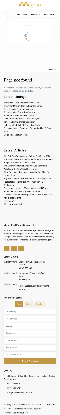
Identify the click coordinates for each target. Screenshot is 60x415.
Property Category (13, 340)
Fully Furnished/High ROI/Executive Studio (22, 125)
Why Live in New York (13, 204)
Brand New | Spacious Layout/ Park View (21, 103)
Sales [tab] (28, 304)
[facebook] (6, 248)
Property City (11, 312)
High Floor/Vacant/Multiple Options (19, 115)
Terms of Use (10, 413)
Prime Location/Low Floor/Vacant (18, 109)
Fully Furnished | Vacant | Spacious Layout (22, 119)
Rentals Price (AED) (13, 354)
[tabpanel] (30, 337)
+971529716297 (14, 384)
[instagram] (21, 248)
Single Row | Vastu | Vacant (15, 135)
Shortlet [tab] (39, 304)
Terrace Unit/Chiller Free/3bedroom (19, 122)
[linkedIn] (14, 248)
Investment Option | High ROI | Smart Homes (23, 106)
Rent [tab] (19, 304)
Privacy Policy (22, 413)
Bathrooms (10, 333)
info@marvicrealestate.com (19, 392)
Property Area (11, 319)
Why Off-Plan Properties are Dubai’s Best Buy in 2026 (27, 156)
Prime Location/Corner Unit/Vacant (19, 112)
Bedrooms (10, 326)
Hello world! (9, 201)
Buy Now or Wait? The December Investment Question (27, 178)
